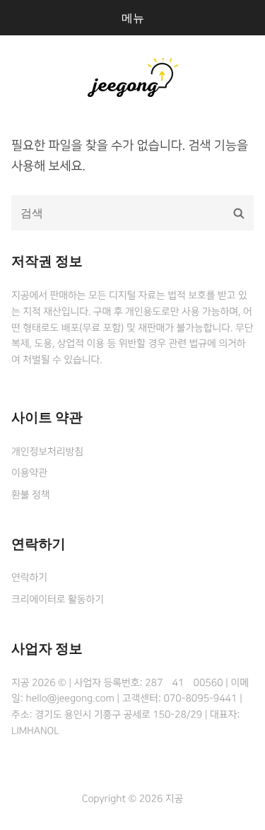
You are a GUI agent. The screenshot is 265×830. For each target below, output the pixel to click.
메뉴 (133, 18)
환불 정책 (30, 495)
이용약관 (29, 473)
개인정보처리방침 (47, 451)
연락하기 (29, 577)
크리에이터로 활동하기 (57, 599)
